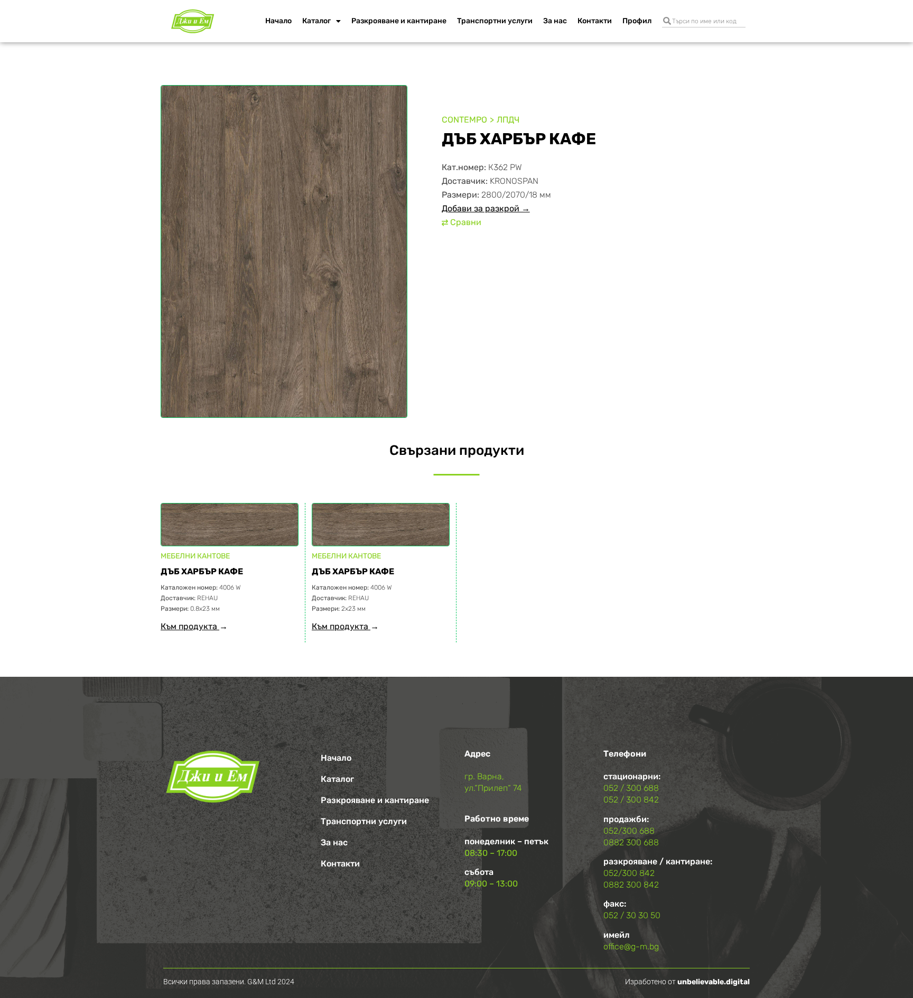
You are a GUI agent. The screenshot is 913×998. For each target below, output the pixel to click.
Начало (278, 20)
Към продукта (190, 626)
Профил (636, 20)
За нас (555, 20)
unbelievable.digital (713, 981)
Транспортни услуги (495, 20)
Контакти (594, 20)
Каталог (316, 20)
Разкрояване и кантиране (398, 20)
